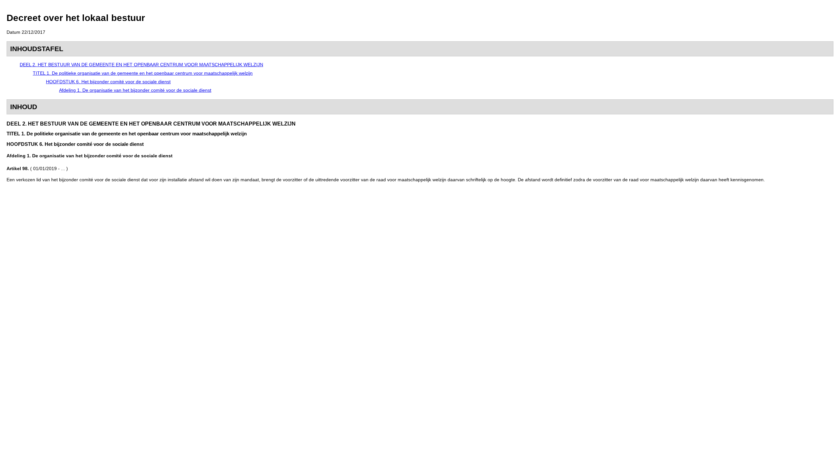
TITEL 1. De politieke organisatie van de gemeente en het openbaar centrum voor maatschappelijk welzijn (143, 73)
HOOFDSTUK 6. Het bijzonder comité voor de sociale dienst (108, 81)
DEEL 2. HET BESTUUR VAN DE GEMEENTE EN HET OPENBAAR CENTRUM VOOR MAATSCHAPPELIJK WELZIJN (141, 64)
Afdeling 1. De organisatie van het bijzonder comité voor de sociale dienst (135, 90)
